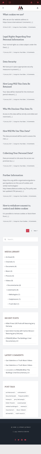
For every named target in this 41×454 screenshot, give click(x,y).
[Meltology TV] (9, 2)
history (9, 399)
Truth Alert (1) (14, 304)
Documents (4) (11, 266)
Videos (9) (9, 281)
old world (9, 413)
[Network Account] (38, 8)
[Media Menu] (3, 8)
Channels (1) (10, 262)
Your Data (23, 52)
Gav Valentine (11, 360)
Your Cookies (23, 27)
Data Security (9, 61)
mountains (10, 410)
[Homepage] (3, 2)
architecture (10, 392)
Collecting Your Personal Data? (18, 153)
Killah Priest (10, 403)
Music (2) (9, 271)
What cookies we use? (13, 14)
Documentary (11, 396)
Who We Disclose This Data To (17, 108)
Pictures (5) (10, 276)
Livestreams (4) (12, 290)
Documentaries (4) (14, 285)
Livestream (21, 403)
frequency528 (23, 396)
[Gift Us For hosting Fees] (31, 2)
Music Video (21, 410)
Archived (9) (10, 257)
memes (24, 406)
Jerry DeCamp (19, 399)
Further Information (13, 175)
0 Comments (32, 27)
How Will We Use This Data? (16, 131)
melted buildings (12, 406)
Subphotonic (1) (14, 299)
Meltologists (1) (14, 294)
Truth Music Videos (25, 360)
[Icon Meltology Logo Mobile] (20, 6)
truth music (20, 413)
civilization (22, 392)
